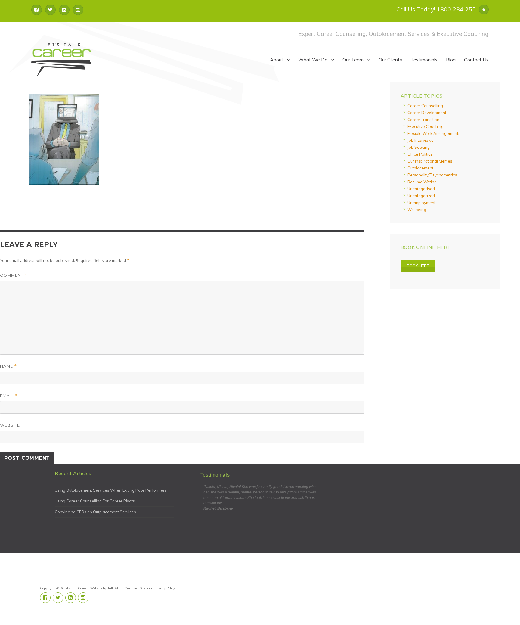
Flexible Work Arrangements (433, 133)
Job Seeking (418, 147)
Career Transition (423, 119)
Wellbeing (416, 209)
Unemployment (421, 202)
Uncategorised (421, 188)
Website (10, 425)
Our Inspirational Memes (429, 161)
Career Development (426, 112)
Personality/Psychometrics (432, 175)
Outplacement (420, 168)
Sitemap (146, 588)
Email (8, 395)
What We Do (312, 60)
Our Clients (390, 60)
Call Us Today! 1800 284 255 (436, 9)
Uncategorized (421, 195)
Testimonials (424, 60)
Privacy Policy (164, 588)
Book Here (418, 265)
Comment (13, 275)
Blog (451, 60)
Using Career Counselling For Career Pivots (95, 501)
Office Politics (419, 154)
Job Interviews (420, 140)
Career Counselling (425, 105)
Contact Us (476, 60)
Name (8, 366)
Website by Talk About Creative (113, 588)
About (276, 60)
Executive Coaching (425, 126)
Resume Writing (422, 181)
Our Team (353, 60)
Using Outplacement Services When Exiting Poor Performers (111, 490)
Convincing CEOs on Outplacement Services (95, 511)
